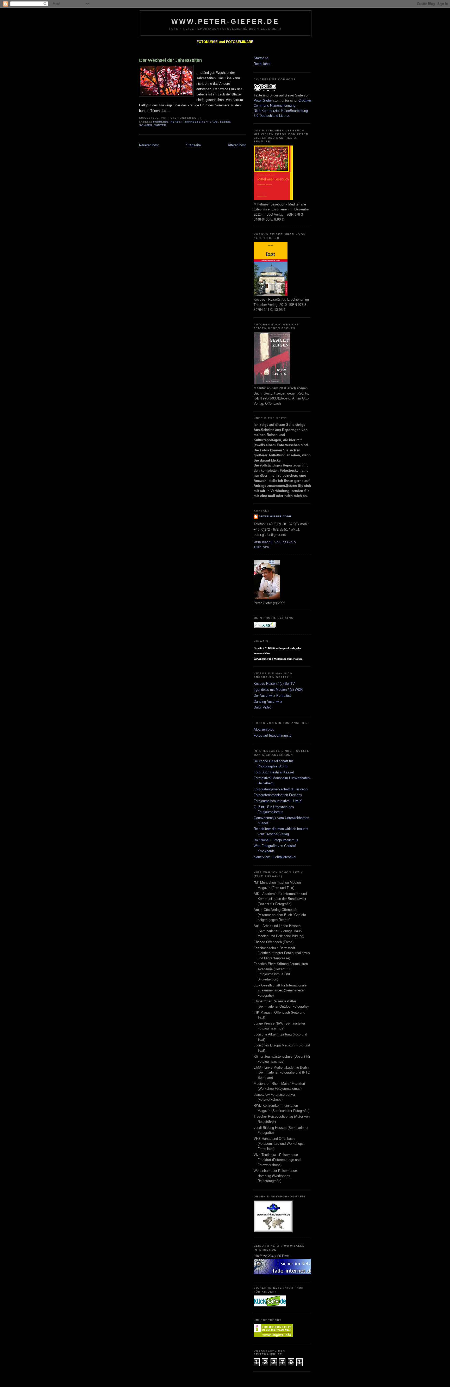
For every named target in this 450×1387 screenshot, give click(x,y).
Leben (225, 121)
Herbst (177, 121)
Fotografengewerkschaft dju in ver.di (281, 789)
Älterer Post (237, 145)
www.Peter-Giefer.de (225, 21)
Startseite (193, 145)
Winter (160, 125)
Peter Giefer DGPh (275, 516)
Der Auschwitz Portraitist (272, 696)
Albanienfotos (264, 729)
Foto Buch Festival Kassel (274, 772)
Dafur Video (262, 707)
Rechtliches (262, 64)
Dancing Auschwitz (268, 702)
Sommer (145, 125)
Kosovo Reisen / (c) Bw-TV (274, 684)
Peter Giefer (263, 100)
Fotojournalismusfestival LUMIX (278, 801)
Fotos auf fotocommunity (272, 735)
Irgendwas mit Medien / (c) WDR (278, 690)
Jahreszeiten (196, 121)
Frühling (160, 121)
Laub (214, 121)
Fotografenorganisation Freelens (278, 795)
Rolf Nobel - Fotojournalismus (276, 840)
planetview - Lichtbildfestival (275, 857)
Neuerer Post (149, 145)
